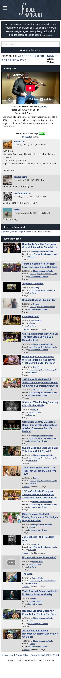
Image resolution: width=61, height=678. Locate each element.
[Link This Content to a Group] (42, 133)
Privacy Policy (22, 655)
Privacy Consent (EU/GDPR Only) (45, 655)
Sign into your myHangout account (17, 231)
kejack (43, 106)
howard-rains (20, 176)
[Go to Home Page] (31, 10)
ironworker (19, 141)
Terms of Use (7, 655)
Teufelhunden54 (22, 193)
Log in (50, 55)
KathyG (17, 209)
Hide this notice (47, 35)
